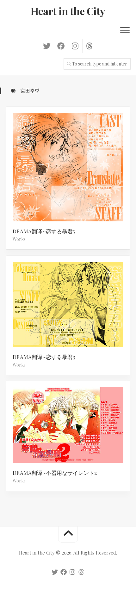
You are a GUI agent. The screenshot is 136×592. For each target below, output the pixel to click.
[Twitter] (47, 46)
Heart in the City (68, 11)
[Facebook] (61, 46)
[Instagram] (75, 46)
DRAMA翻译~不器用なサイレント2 (55, 472)
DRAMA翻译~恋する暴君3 (44, 356)
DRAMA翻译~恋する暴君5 (44, 231)
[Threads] (89, 46)
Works (19, 239)
